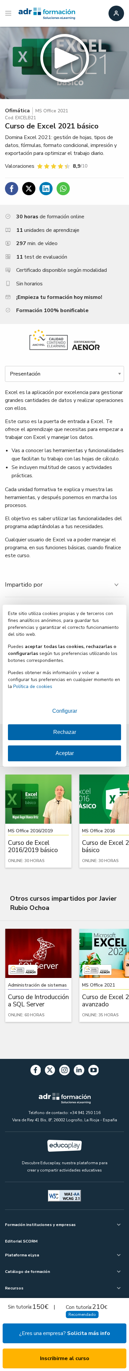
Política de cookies (32, 686)
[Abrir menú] (9, 13)
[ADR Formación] (47, 13)
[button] (64, 63)
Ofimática (17, 110)
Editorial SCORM (21, 1241)
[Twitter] (50, 1071)
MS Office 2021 (51, 111)
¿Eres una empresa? (64, 1333)
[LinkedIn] (79, 1071)
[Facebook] (35, 1071)
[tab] (64, 585)
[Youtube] (93, 1071)
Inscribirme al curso (64, 1358)
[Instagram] (64, 1071)
